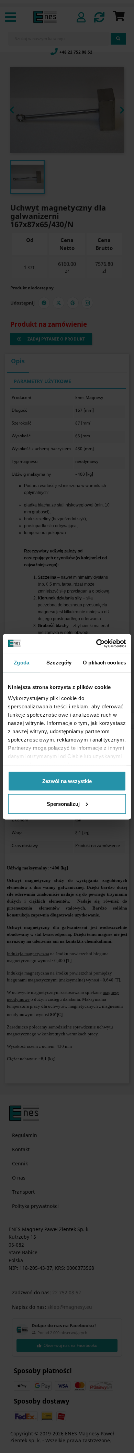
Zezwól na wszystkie (67, 781)
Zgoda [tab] (21, 662)
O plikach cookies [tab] (104, 662)
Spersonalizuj (63, 804)
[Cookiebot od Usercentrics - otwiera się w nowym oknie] (96, 643)
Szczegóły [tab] (58, 662)
